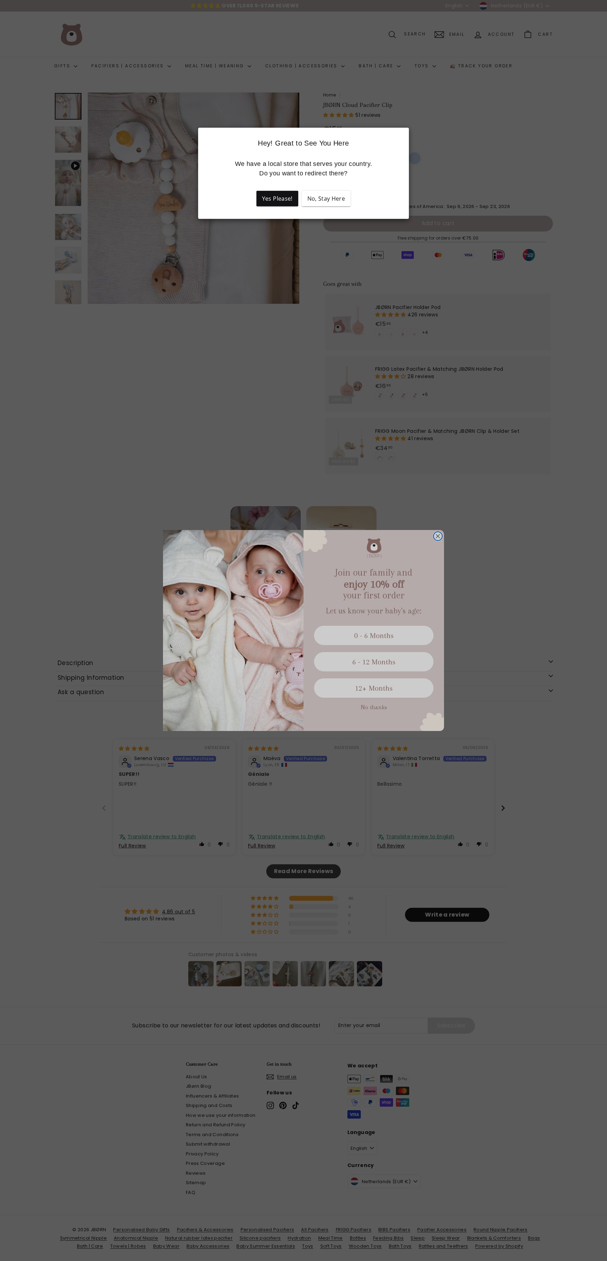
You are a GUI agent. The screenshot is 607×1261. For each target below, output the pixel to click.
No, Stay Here (326, 198)
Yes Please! (277, 198)
